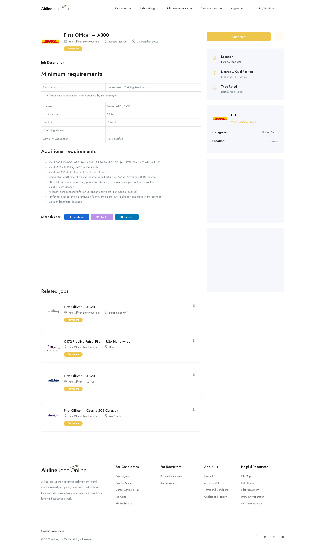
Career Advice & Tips (127, 490)
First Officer (75, 41)
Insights (235, 8)
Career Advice (210, 8)
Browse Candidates (170, 476)
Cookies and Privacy (215, 497)
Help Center (247, 483)
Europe (274, 141)
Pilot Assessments (178, 8)
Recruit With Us (168, 483)
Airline (265, 132)
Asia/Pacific (115, 416)
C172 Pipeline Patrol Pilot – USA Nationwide (97, 341)
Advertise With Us (213, 483)
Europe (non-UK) (118, 41)
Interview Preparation (252, 497)
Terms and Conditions (216, 490)
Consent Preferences (52, 531)
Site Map (246, 476)
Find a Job (121, 8)
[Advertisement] (121, 256)
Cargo (274, 132)
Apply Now (238, 37)
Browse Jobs (122, 476)
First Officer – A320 (79, 307)
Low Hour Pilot (91, 41)
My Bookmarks (124, 503)
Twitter (104, 217)
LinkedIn (128, 217)
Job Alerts (121, 497)
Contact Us (210, 476)
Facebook (78, 217)
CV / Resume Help (251, 503)
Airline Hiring (148, 8)
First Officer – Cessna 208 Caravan (91, 410)
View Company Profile (243, 122)
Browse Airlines (124, 483)
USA (111, 347)
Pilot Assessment (250, 490)
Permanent (73, 48)
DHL (234, 115)
